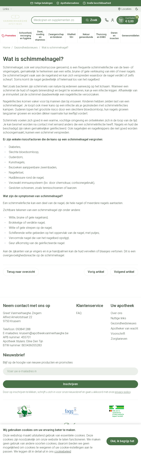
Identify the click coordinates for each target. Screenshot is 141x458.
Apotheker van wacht (124, 328)
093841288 (23, 329)
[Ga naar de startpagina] (15, 20)
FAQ (79, 313)
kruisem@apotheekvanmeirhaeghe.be (43, 333)
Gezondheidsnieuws (26, 47)
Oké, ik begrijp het (122, 441)
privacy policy (123, 392)
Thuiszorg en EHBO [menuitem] (102, 35)
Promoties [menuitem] (10, 35)
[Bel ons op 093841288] (107, 20)
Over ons (116, 313)
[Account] (112, 20)
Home (6, 47)
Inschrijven (70, 384)
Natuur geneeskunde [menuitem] (87, 35)
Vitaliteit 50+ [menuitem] (72, 35)
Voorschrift (118, 333)
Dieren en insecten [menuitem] (115, 36)
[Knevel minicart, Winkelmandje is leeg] (120, 20)
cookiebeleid (62, 451)
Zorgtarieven (119, 338)
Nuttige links (118, 318)
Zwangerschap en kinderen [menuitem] (56, 35)
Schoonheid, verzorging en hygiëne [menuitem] (26, 36)
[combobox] (56, 20)
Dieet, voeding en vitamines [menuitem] (41, 35)
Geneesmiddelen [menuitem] (131, 36)
